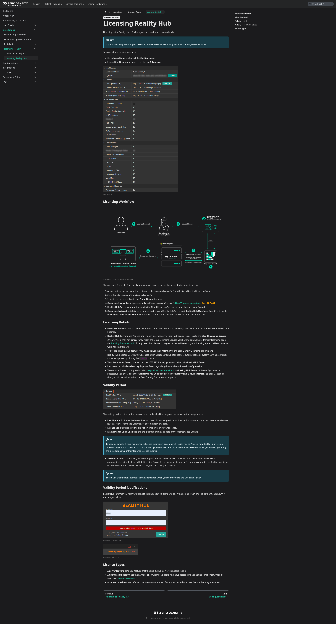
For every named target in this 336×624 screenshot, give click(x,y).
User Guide (8, 25)
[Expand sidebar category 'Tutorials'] (35, 72)
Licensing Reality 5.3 (16, 53)
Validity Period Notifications (246, 25)
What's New (8, 15)
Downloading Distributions (17, 39)
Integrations (9, 67)
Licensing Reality (12, 48)
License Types (240, 28)
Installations (9, 29)
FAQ (5, 81)
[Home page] (105, 12)
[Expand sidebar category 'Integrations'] (35, 68)
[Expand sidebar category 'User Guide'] (35, 25)
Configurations (10, 63)
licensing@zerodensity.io (194, 44)
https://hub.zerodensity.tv (187, 303)
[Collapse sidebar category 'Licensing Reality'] (35, 49)
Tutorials (7, 72)
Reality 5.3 (8, 11)
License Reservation (126, 578)
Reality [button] (36, 3)
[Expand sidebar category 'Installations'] (35, 44)
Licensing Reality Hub (16, 58)
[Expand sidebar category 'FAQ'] (35, 82)
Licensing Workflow (243, 13)
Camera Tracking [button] (73, 3)
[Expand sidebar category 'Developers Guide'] (35, 77)
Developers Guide (11, 77)
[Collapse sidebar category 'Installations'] (35, 30)
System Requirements (15, 34)
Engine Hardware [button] (96, 3)
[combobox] (321, 4)
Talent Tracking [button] (52, 3)
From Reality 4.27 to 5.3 (14, 20)
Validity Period (241, 21)
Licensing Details (241, 17)
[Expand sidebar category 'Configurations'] (35, 63)
